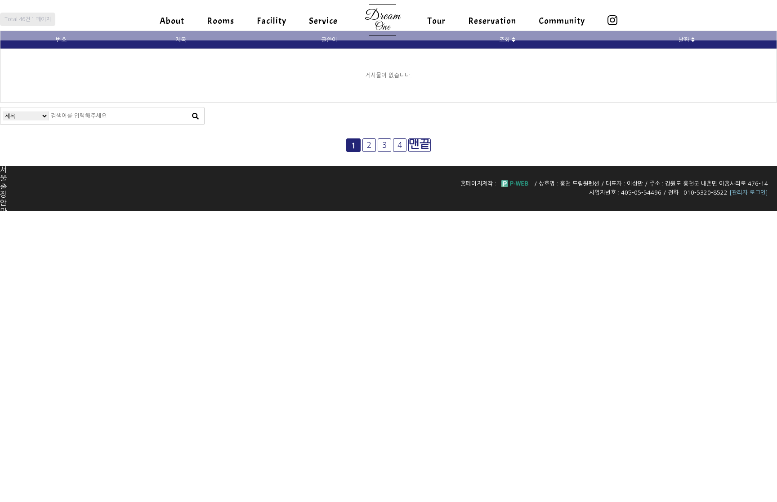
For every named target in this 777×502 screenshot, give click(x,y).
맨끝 (419, 144)
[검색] (195, 115)
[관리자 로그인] (748, 192)
